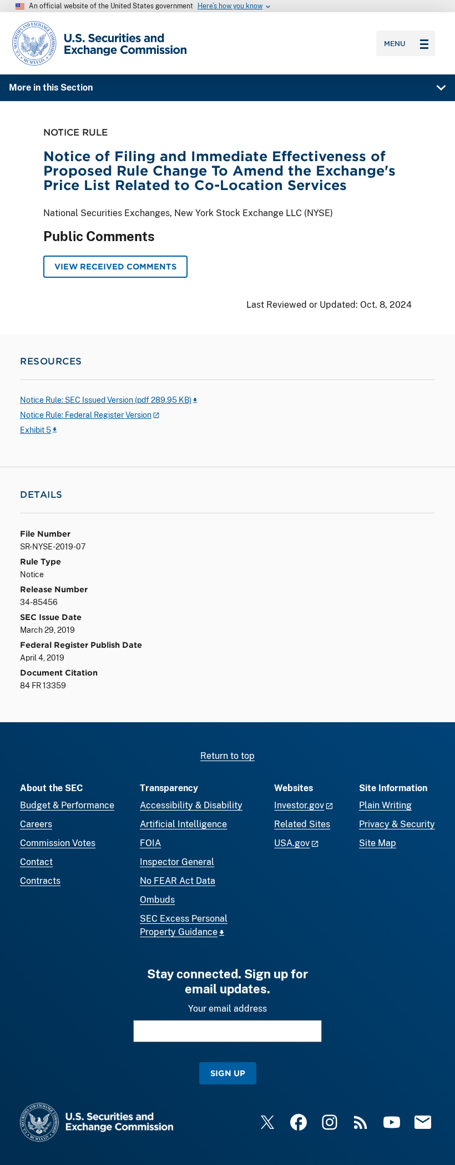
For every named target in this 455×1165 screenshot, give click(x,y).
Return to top (227, 756)
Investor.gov (299, 805)
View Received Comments (115, 266)
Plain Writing (385, 805)
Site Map (377, 843)
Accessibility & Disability (191, 805)
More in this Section (51, 87)
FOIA (150, 843)
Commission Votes (57, 843)
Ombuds (157, 899)
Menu (395, 43)
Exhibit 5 (35, 430)
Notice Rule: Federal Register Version (85, 415)
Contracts (40, 881)
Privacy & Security (397, 824)
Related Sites (302, 824)
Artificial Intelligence (183, 824)
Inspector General (177, 862)
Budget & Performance (67, 805)
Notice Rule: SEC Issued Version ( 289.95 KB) (105, 400)
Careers (36, 824)
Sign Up (227, 1073)
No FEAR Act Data (177, 881)
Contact (36, 862)
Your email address (227, 1008)
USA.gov (292, 843)
